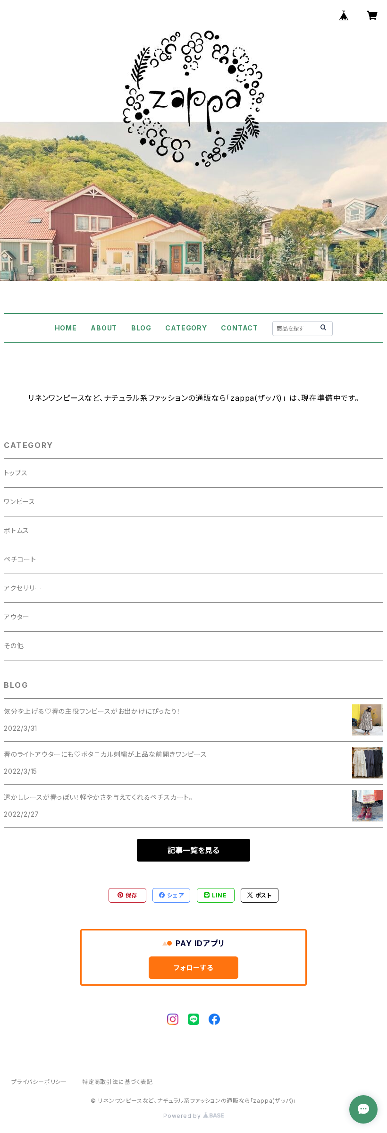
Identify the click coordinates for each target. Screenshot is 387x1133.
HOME (66, 328)
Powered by (183, 1115)
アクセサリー (23, 588)
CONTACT (239, 328)
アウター (17, 617)
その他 (14, 646)
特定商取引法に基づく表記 (117, 1081)
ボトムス (16, 530)
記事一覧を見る (193, 850)
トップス (16, 473)
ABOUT (104, 328)
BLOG (141, 328)
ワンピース (19, 502)
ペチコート (20, 559)
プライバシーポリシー (39, 1081)
